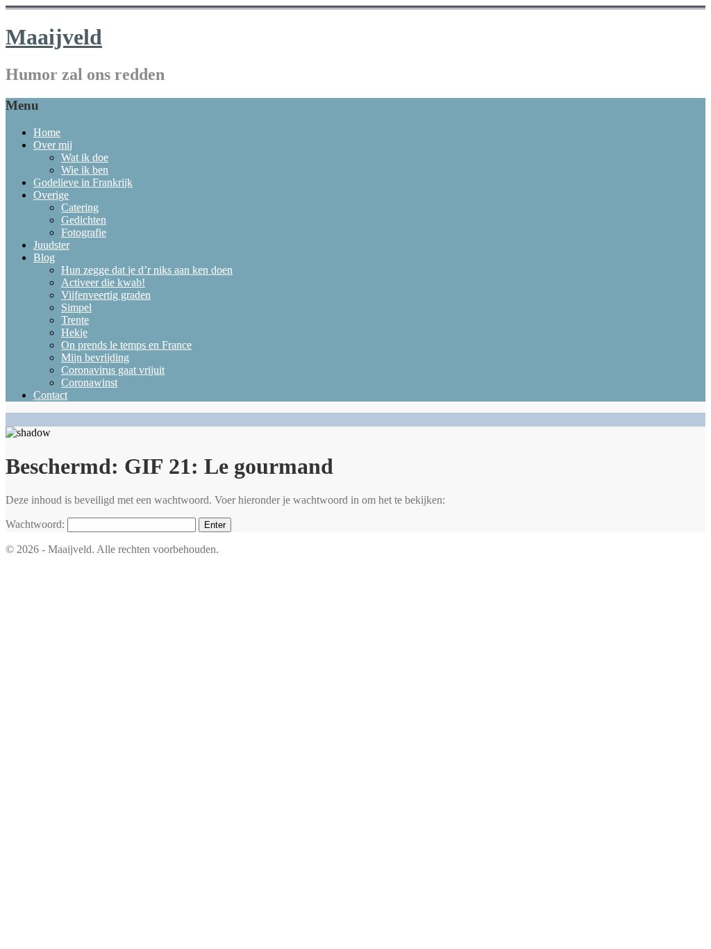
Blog (44, 257)
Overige (51, 195)
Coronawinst (89, 382)
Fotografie (83, 232)
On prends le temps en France (126, 345)
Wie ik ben (84, 170)
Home (46, 132)
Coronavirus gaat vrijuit (113, 370)
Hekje (74, 332)
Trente (75, 320)
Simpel (76, 307)
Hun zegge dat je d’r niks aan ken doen (147, 270)
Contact (50, 395)
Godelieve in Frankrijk (83, 182)
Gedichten (83, 220)
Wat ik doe (84, 157)
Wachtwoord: (36, 524)
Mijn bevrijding (95, 357)
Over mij (52, 145)
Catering (80, 207)
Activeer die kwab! (103, 282)
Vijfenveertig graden (106, 295)
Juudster (51, 245)
